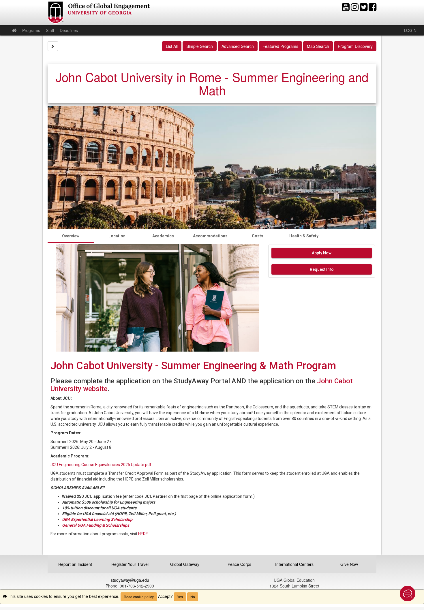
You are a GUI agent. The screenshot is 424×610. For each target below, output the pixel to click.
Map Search (318, 46)
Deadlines (69, 30)
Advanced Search (238, 46)
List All (172, 46)
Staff (50, 30)
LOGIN (410, 30)
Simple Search (199, 46)
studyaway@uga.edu (130, 580)
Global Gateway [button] (184, 564)
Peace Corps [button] (239, 564)
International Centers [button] (294, 564)
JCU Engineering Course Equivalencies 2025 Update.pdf (100, 464)
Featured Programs (280, 46)
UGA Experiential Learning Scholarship (97, 519)
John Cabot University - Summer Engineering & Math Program (195, 366)
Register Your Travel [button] (130, 564)
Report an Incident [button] (75, 564)
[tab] (71, 236)
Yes (180, 596)
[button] (407, 593)
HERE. (143, 534)
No (192, 596)
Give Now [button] (349, 564)
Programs (31, 30)
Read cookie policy (139, 596)
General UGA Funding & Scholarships (96, 525)
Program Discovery (355, 46)
